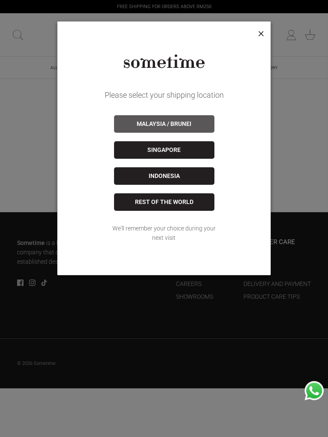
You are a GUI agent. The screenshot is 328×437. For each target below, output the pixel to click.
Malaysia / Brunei (164, 123)
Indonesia (164, 175)
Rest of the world (164, 201)
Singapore (164, 149)
